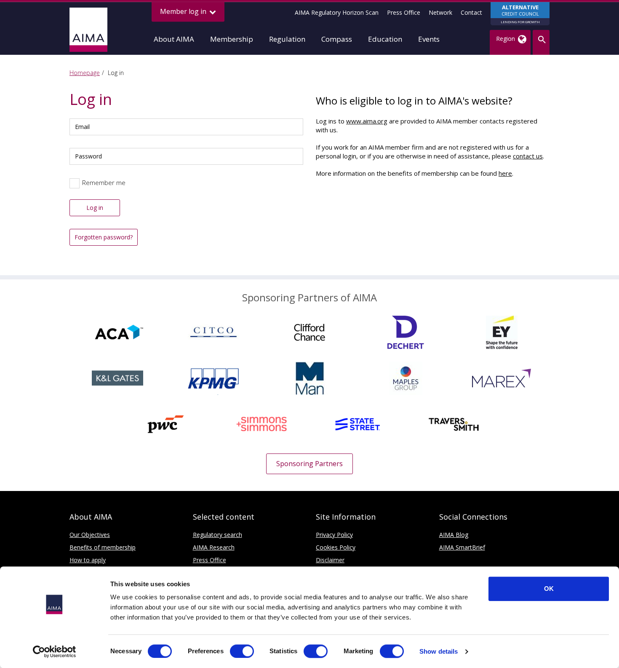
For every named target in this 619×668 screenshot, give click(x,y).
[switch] (242, 651)
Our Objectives (89, 535)
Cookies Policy (335, 547)
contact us (528, 156)
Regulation (287, 39)
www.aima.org (366, 121)
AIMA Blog (453, 535)
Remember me (103, 182)
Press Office (403, 12)
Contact (471, 12)
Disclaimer (330, 560)
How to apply (87, 560)
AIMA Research (214, 547)
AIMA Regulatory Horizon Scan (337, 12)
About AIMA (174, 39)
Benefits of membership (102, 547)
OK (549, 588)
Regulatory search (217, 535)
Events (429, 39)
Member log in (184, 11)
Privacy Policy (334, 535)
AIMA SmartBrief (462, 547)
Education (385, 39)
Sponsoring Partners (309, 463)
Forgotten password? (104, 237)
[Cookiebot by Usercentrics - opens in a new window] (54, 651)
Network (440, 12)
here (505, 173)
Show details (438, 651)
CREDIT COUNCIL (520, 13)
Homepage (84, 73)
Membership (231, 39)
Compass (336, 39)
